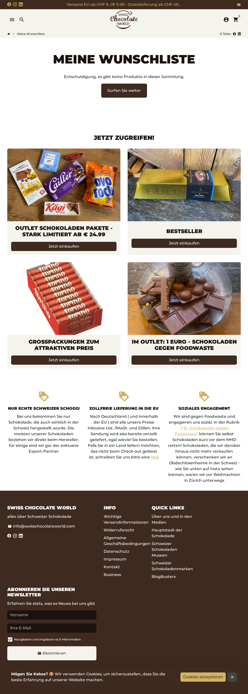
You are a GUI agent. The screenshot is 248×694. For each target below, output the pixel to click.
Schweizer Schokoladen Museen (164, 549)
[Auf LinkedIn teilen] (239, 34)
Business (112, 574)
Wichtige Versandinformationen (126, 519)
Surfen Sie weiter (124, 90)
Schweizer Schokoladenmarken (172, 566)
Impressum (115, 559)
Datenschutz (116, 551)
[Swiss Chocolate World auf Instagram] (15, 4)
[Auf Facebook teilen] (234, 34)
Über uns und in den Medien (172, 519)
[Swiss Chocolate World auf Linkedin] (21, 4)
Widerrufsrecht (119, 530)
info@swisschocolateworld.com (41, 526)
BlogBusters (164, 576)
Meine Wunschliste (31, 34)
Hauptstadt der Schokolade (167, 533)
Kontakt (112, 567)
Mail (155, 457)
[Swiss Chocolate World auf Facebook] (9, 4)
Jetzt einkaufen (63, 246)
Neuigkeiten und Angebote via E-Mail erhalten (47, 639)
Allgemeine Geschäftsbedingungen (127, 541)
